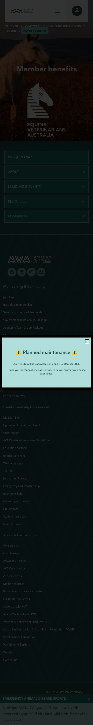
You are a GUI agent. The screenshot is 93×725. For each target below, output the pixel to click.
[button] (87, 341)
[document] (46, 362)
